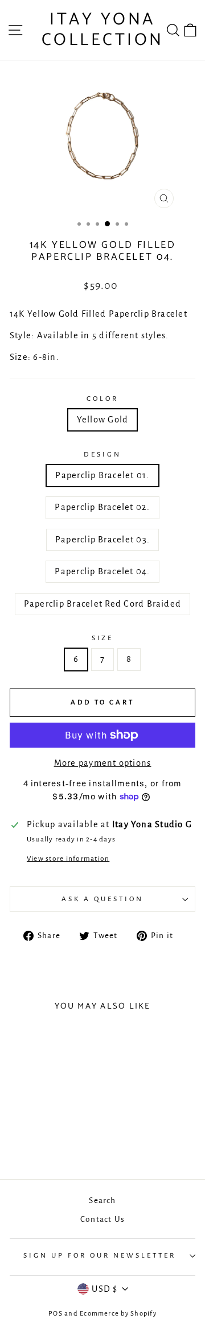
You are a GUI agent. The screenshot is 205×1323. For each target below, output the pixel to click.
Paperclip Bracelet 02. (102, 507)
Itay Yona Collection (103, 30)
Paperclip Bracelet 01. (102, 475)
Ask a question (103, 899)
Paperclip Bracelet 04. (102, 571)
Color (102, 399)
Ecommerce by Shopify (118, 1313)
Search (102, 1200)
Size (103, 638)
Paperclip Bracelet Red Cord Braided (102, 603)
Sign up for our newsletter (99, 1255)
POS (55, 1313)
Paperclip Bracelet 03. (102, 539)
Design (102, 454)
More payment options (102, 763)
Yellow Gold (103, 419)
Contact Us (102, 1219)
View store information (68, 858)
